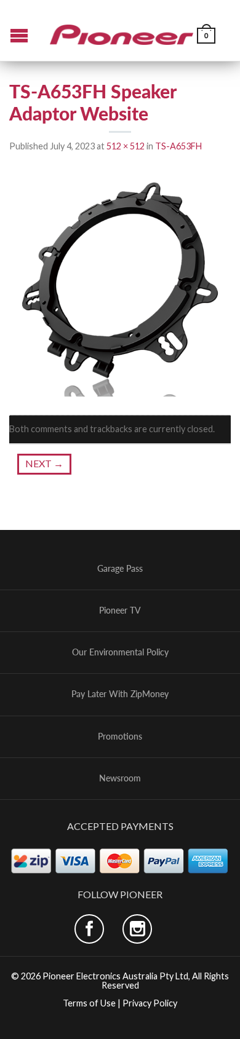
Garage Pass (120, 569)
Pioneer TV (120, 610)
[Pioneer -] (122, 30)
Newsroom (120, 778)
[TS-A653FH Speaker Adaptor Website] (120, 284)
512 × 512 (125, 146)
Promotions (120, 736)
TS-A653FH (178, 146)
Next (44, 463)
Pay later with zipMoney (120, 694)
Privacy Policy (149, 1003)
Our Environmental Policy (120, 652)
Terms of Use (89, 1003)
